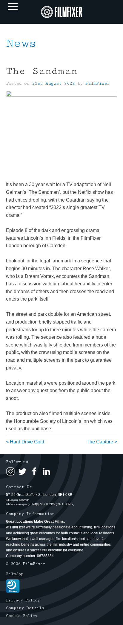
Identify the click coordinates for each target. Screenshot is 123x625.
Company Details (25, 608)
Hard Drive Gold (27, 441)
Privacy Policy (23, 600)
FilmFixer (97, 83)
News (21, 43)
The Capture (100, 441)
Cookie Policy (21, 615)
